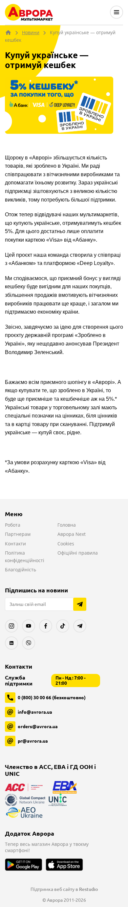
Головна (66, 525)
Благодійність (20, 569)
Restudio (88, 889)
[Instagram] (11, 626)
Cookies (65, 543)
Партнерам (18, 534)
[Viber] (28, 643)
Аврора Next (71, 534)
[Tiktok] (62, 626)
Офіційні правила (77, 553)
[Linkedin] (11, 643)
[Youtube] (28, 626)
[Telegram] (79, 626)
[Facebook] (45, 626)
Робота (12, 525)
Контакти (15, 543)
